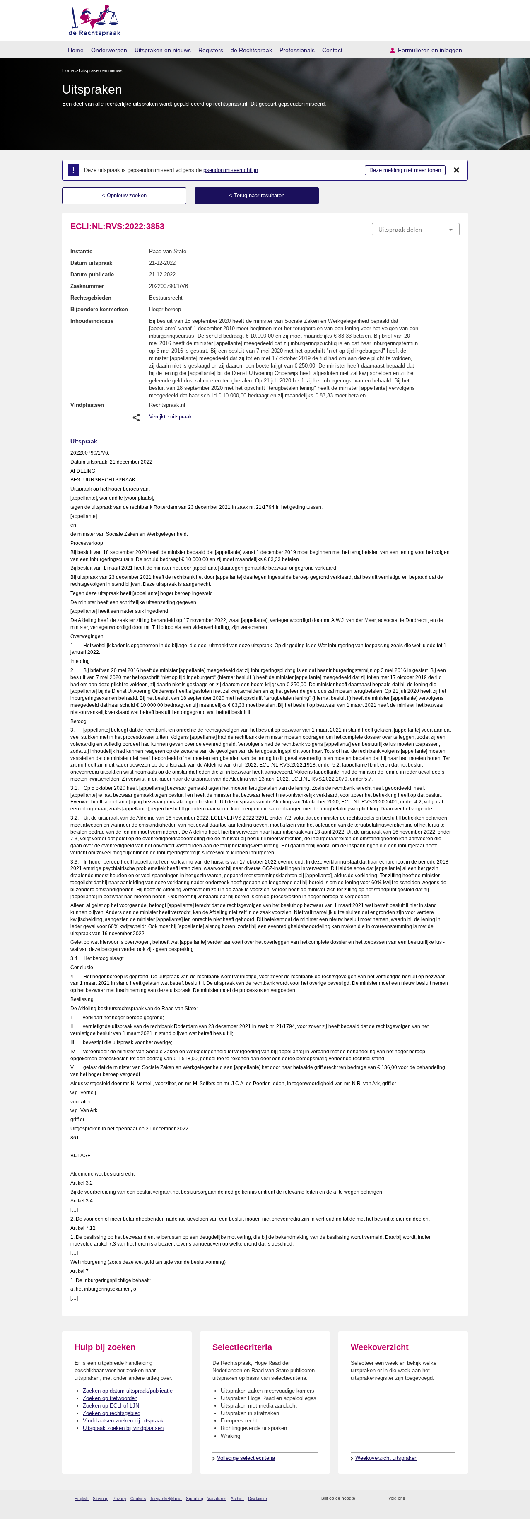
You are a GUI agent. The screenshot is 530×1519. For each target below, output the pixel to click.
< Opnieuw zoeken (124, 195)
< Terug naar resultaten (256, 195)
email (373, 1498)
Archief (237, 1498)
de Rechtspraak (251, 50)
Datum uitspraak (91, 263)
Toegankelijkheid (166, 1498)
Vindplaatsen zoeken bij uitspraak (123, 1420)
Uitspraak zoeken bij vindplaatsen (123, 1428)
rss (363, 1498)
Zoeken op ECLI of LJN (111, 1406)
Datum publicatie (92, 274)
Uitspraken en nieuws (163, 50)
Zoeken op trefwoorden (110, 1398)
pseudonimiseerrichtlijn (230, 170)
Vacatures (216, 1498)
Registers (210, 50)
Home (76, 50)
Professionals (297, 50)
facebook (423, 1498)
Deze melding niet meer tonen (405, 170)
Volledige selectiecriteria (246, 1458)
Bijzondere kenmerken (99, 309)
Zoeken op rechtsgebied (111, 1413)
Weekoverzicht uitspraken (386, 1458)
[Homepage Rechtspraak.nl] (91, 19)
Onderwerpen (109, 50)
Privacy (119, 1498)
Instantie (81, 251)
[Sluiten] (456, 170)
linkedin (444, 1498)
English (82, 1498)
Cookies (138, 1498)
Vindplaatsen (87, 405)
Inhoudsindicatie (91, 321)
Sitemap (100, 1498)
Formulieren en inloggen (430, 50)
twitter (412, 1498)
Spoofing (194, 1498)
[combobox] (415, 229)
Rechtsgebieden (90, 298)
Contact (332, 50)
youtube (455, 1498)
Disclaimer (257, 1498)
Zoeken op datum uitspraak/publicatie (128, 1391)
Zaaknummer (87, 286)
